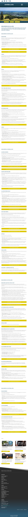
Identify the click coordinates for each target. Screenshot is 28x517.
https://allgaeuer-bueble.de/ (14, 209)
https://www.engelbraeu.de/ (14, 265)
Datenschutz (21, 509)
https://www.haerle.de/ (14, 142)
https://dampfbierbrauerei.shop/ (14, 188)
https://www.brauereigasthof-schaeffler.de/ (14, 169)
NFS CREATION (16, 515)
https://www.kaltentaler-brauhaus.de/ (14, 366)
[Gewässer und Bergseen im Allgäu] (4, 1)
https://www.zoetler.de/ (14, 247)
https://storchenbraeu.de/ (14, 414)
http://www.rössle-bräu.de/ (14, 326)
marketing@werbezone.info (6, 505)
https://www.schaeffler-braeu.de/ (14, 166)
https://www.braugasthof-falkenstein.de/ (14, 344)
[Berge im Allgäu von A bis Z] (2, 1)
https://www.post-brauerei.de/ (14, 105)
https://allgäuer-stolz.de (14, 85)
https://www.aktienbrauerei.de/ (14, 320)
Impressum (18, 509)
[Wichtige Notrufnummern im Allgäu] (6, 1)
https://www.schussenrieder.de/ (14, 431)
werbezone (12, 515)
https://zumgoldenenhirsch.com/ (14, 231)
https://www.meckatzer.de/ (14, 49)
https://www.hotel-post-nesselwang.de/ (14, 304)
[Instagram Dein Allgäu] (10, 1)
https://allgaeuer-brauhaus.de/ (14, 206)
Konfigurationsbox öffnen (4, 510)
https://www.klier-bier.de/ (14, 273)
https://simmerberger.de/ (14, 124)
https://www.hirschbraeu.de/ (14, 228)
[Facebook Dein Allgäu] (8, 1)
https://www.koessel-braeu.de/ (14, 381)
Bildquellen (25, 509)
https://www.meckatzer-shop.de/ (14, 51)
